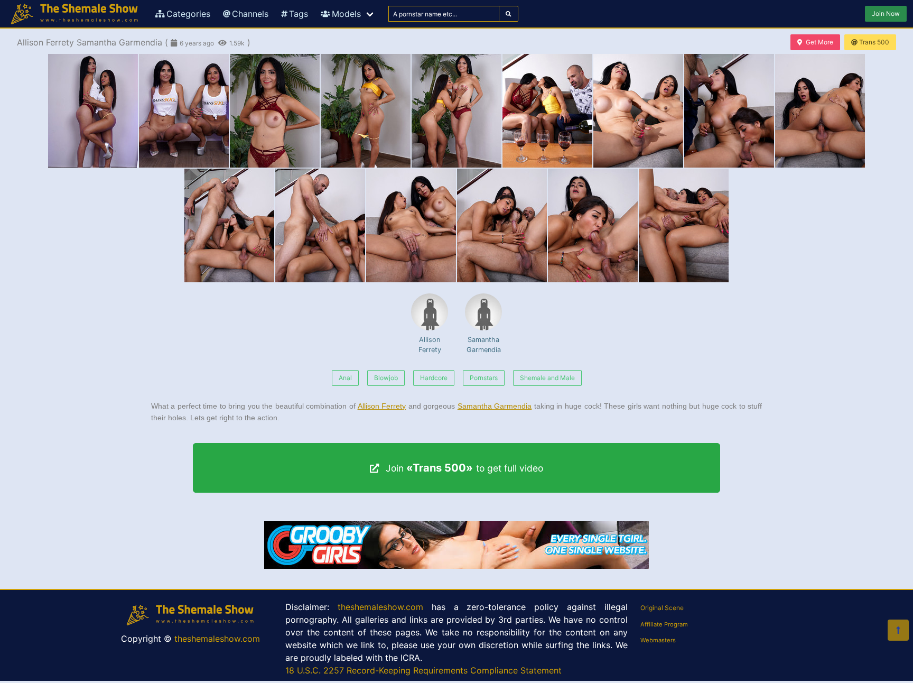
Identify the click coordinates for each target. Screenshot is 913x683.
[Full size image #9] (229, 225)
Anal (345, 378)
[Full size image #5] (547, 111)
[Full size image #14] (684, 225)
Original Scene (662, 608)
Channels (250, 13)
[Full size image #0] (93, 111)
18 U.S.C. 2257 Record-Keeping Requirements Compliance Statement (423, 670)
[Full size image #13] (593, 225)
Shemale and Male (547, 378)
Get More (819, 42)
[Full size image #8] (820, 111)
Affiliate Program (664, 624)
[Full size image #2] (275, 111)
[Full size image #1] (184, 111)
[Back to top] (898, 630)
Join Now (886, 13)
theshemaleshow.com (217, 638)
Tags (298, 13)
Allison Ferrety (429, 345)
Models (346, 13)
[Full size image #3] (366, 111)
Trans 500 (874, 42)
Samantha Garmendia (484, 345)
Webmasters (658, 640)
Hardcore (434, 378)
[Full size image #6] (638, 111)
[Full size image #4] (456, 111)
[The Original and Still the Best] (456, 565)
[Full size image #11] (411, 225)
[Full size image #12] (502, 225)
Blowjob (386, 378)
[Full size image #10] (320, 225)
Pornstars (484, 378)
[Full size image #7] (729, 111)
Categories (188, 13)
